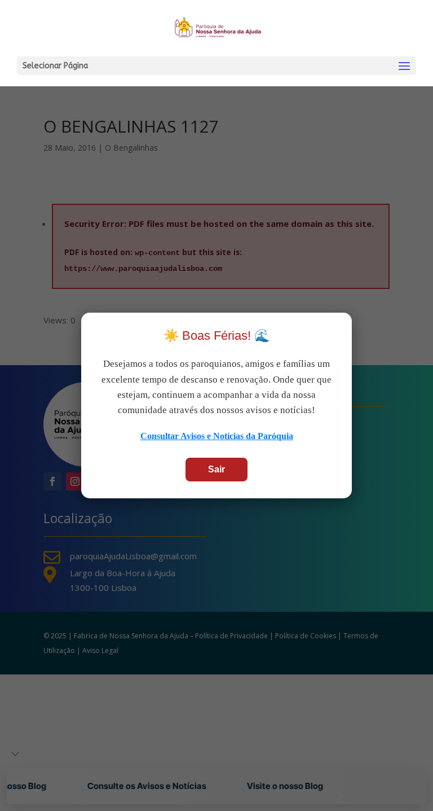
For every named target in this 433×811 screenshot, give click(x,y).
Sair (216, 469)
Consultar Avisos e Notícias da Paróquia (216, 436)
